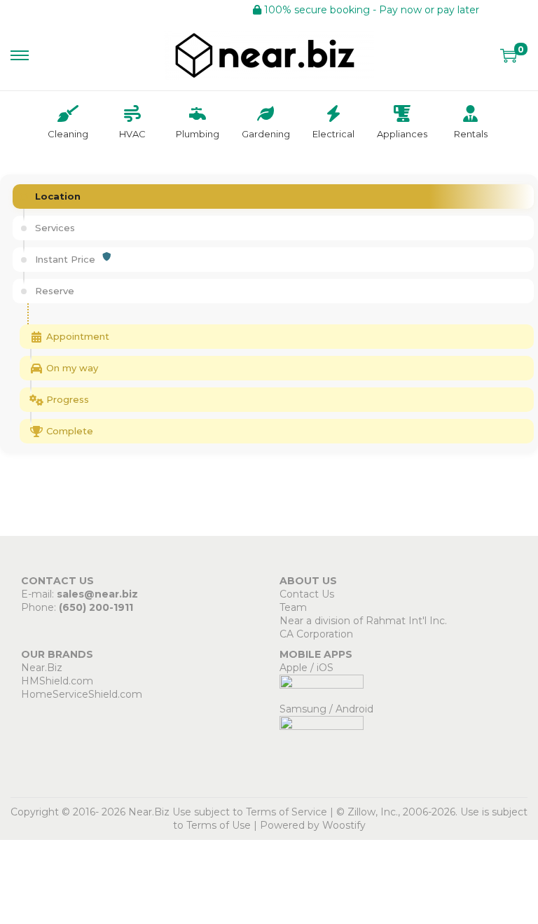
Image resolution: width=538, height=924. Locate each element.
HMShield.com (57, 681)
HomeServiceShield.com (81, 694)
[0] (508, 55)
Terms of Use (218, 825)
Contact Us (307, 594)
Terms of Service (286, 812)
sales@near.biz (97, 594)
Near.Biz (41, 667)
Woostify (344, 825)
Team (293, 607)
